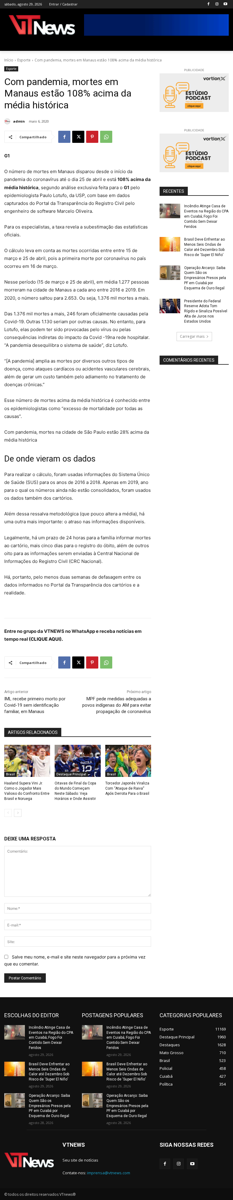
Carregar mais (192, 336)
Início (8, 60)
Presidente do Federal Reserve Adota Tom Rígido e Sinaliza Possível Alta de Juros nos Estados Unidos (205, 311)
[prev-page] (8, 813)
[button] (221, 44)
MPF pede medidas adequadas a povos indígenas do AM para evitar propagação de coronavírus (116, 705)
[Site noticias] (41, 26)
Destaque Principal (71, 774)
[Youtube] (225, 4)
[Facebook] (208, 4)
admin (19, 121)
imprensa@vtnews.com (108, 1172)
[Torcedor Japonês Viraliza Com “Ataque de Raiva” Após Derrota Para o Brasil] (128, 761)
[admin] (8, 121)
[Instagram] (216, 4)
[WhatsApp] (106, 137)
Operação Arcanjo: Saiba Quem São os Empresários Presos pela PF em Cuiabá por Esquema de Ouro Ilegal (205, 278)
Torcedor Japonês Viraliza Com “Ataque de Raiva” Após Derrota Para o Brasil (127, 788)
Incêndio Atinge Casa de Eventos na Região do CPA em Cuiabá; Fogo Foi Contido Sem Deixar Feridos (206, 216)
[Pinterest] (92, 137)
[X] (78, 137)
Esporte (24, 60)
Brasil (10, 774)
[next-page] (18, 813)
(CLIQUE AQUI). (46, 639)
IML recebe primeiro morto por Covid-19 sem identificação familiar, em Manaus (35, 705)
